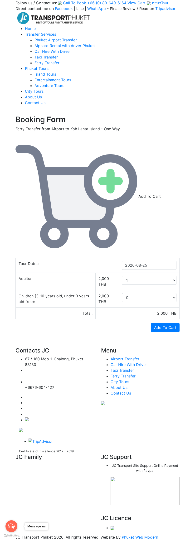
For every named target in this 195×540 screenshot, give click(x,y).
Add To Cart (165, 327)
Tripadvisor (165, 8)
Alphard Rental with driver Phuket (64, 45)
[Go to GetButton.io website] (11, 535)
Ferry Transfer (46, 62)
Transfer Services (40, 34)
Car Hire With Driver (52, 51)
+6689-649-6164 (40, 381)
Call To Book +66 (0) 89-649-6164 (94, 2)
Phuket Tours (37, 68)
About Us (33, 97)
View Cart (136, 2)
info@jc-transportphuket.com (48, 376)
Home (30, 28)
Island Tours (45, 74)
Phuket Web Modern (140, 537)
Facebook (64, 8)
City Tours (34, 91)
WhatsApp (96, 8)
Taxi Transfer (46, 57)
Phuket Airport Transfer (55, 40)
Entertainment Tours (52, 79)
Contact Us (35, 102)
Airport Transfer (125, 359)
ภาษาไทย (159, 2)
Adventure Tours (49, 85)
